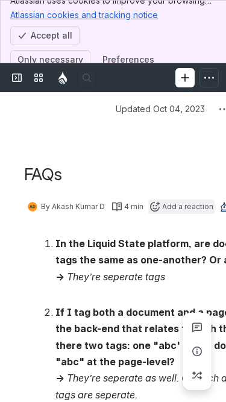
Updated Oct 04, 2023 (160, 109)
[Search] (86, 77)
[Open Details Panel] (197, 351)
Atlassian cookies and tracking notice (84, 15)
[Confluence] (62, 77)
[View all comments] (197, 327)
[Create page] (197, 375)
